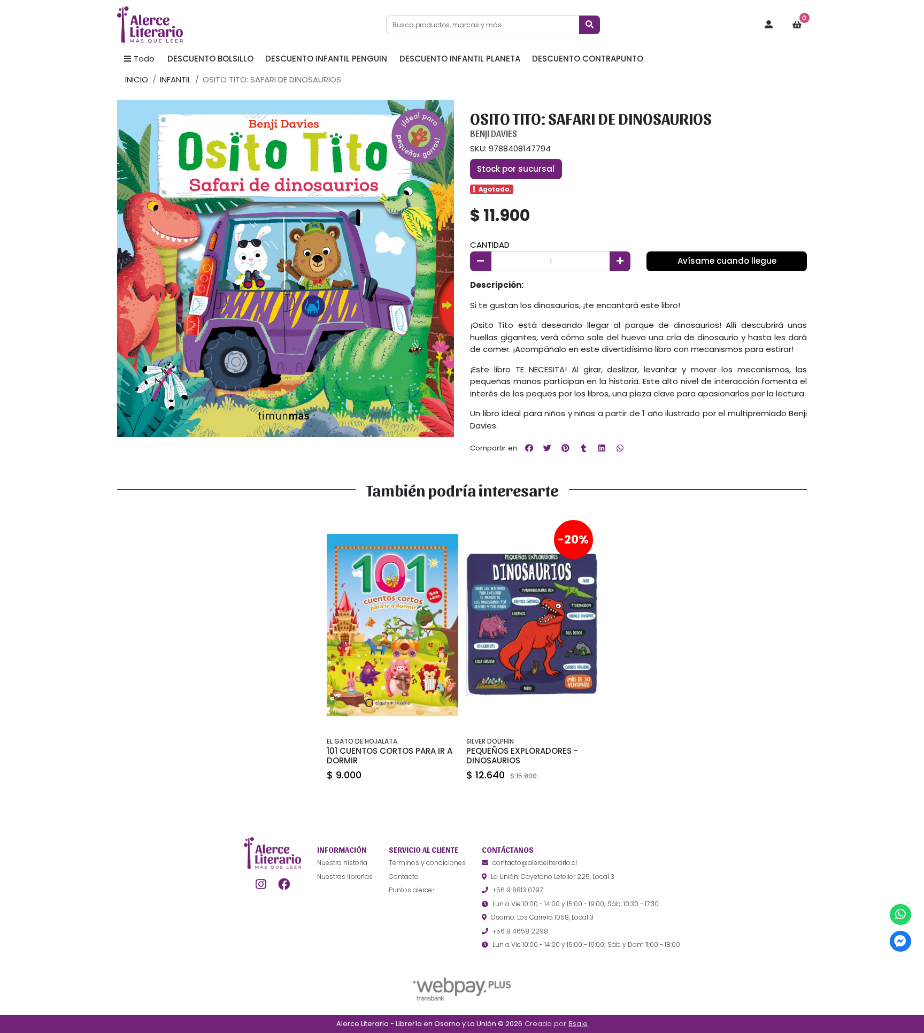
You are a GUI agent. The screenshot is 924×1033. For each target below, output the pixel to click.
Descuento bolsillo (210, 58)
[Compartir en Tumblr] (583, 448)
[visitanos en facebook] (284, 884)
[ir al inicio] (272, 853)
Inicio (136, 79)
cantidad (490, 244)
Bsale (578, 1023)
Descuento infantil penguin (326, 58)
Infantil (175, 79)
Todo (144, 58)
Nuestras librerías (345, 876)
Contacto (404, 876)
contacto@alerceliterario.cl (534, 862)
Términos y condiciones (427, 862)
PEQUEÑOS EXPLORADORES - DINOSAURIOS (522, 755)
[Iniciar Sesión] (769, 25)
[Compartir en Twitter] (547, 448)
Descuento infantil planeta (459, 58)
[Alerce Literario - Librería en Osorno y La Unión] (170, 25)
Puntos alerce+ (412, 889)
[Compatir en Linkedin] (602, 448)
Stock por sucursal (516, 168)
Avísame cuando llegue (726, 260)
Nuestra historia (342, 862)
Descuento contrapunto (587, 58)
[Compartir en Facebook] (529, 448)
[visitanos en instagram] (260, 884)
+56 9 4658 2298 (520, 931)
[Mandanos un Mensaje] (900, 941)
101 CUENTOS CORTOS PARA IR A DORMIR (389, 755)
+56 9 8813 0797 (517, 889)
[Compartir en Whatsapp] (620, 448)
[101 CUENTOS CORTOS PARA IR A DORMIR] (392, 624)
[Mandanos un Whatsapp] (900, 914)
